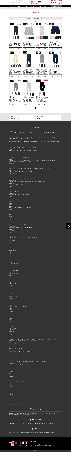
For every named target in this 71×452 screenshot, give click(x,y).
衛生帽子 (49, 168)
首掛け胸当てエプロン (34, 141)
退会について (20, 433)
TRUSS (36, 181)
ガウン (10, 285)
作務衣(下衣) (21, 150)
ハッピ (10, 373)
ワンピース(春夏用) (12, 234)
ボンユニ (19, 181)
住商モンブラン (11, 181)
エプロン (11, 140)
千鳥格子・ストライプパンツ (13, 161)
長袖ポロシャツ (17, 343)
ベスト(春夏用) (11, 230)
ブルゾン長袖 (17, 184)
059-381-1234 (35, 444)
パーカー (11, 350)
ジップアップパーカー (20, 351)
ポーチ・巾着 (36, 364)
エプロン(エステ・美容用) (13, 283)
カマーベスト (30, 157)
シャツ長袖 (20, 146)
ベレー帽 (17, 168)
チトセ (16, 181)
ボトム (10, 159)
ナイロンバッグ (31, 364)
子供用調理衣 (11, 176)
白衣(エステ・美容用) (12, 276)
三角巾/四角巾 (15, 171)
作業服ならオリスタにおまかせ (14, 414)
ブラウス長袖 (38, 146)
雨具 (10, 214)
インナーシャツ (43, 237)
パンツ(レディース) (36, 160)
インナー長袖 (17, 191)
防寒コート (16, 207)
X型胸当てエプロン (27, 141)
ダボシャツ (22, 138)
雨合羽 (10, 213)
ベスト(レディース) (18, 157)
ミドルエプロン (47, 141)
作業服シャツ (11, 186)
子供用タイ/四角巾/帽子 (25, 178)
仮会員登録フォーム (49, 432)
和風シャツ (30, 150)
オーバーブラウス (12, 239)
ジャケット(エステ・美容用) (13, 273)
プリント (49, 6)
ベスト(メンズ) (11, 157)
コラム (28, 414)
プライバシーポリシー (23, 432)
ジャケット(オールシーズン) (27, 227)
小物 (10, 170)
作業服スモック (12, 199)
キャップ (45, 168)
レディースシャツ (34, 147)
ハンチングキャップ (31, 168)
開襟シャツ (19, 147)
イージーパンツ (54, 160)
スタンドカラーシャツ (51, 146)
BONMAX (23, 181)
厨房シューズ (11, 173)
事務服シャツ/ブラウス (13, 236)
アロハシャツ (24, 147)
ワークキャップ (31, 361)
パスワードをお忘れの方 (13, 433)
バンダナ (45, 361)
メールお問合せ (11, 423)
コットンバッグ (18, 364)
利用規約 (18, 432)
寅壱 (25, 224)
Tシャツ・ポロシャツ (39, 6)
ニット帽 (36, 361)
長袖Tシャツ (33, 339)
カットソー (38, 237)
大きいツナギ (20, 194)
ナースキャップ (12, 331)
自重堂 (10, 224)
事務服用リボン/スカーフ (13, 253)
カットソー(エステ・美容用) (13, 263)
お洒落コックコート (55, 132)
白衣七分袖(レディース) (39, 137)
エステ (27, 6)
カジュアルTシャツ (52, 339)
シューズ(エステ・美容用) (13, 296)
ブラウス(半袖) (21, 237)
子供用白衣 (32, 178)
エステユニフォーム (26, 413)
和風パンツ (24, 160)
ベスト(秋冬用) (17, 230)
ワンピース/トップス (13, 389)
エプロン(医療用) (12, 326)
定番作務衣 (11, 150)
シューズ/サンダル (12, 328)
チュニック (11, 265)
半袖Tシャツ (23, 339)
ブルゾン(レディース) (23, 184)
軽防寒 (20, 207)
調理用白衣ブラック (28, 138)
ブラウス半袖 (25, 146)
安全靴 (10, 209)
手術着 (10, 318)
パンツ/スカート (12, 356)
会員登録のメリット (42, 432)
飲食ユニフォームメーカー (14, 180)
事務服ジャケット (12, 226)
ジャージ (11, 383)
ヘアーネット (27, 171)
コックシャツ (34, 132)
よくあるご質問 (35, 432)
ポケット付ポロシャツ (39, 343)
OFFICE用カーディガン (12, 250)
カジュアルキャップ (12, 361)
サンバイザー (41, 361)
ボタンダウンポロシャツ (31, 343)
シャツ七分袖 (16, 146)
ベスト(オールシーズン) (24, 230)
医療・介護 (32, 6)
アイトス (32, 224)
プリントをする (52, 413)
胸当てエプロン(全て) (12, 141)
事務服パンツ (11, 247)
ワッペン (22, 171)
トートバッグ (11, 363)
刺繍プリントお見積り (55, 6)
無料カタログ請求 (45, 423)
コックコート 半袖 (12, 132)
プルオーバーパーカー (12, 351)
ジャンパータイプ (12, 381)
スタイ (18, 394)
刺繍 (45, 6)
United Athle (31, 181)
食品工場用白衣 (54, 137)
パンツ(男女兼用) (42, 160)
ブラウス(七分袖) (27, 237)
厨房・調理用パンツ (12, 160)
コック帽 (10, 168)
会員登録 (55, 3)
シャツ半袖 (11, 146)
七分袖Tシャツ (28, 339)
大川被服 (22, 224)
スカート (11, 242)
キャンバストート (12, 364)
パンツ (10, 278)
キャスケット (22, 168)
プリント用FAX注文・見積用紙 (36, 423)
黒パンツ (17, 358)
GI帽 (25, 168)
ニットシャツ (29, 147)
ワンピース (11, 315)
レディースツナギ (26, 194)
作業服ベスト (11, 196)
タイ (19, 171)
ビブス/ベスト (11, 376)
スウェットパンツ (22, 358)
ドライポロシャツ (23, 343)
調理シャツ (17, 138)
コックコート (11, 131)
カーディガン (11, 249)
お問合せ (59, 3)
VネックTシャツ (45, 339)
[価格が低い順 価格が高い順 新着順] (40, 18)
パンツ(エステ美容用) (12, 280)
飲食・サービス (13, 6)
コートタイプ (18, 381)
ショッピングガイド (12, 432)
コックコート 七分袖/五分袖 (20, 132)
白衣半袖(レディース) (32, 137)
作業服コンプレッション (13, 190)
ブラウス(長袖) (33, 237)
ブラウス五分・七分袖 (31, 146)
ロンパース (11, 394)
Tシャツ (15, 394)
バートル (18, 224)
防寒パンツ (23, 207)
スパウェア (11, 288)
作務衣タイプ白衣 (12, 138)
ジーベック (14, 224)
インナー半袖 (11, 191)
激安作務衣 (26, 150)
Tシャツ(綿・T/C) (12, 339)
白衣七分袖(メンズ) (18, 137)
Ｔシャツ (11, 338)
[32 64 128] (31, 18)
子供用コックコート (12, 178)
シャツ (10, 308)
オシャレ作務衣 (16, 150)
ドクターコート (12, 305)
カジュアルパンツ (19, 160)
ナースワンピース (12, 316)
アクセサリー (11, 255)
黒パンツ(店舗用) (48, 160)
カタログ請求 (68, 227)
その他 (31, 171)
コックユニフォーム (15, 117)
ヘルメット (11, 216)
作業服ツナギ (11, 193)
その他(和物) (35, 150)
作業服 (18, 6)
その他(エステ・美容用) (13, 299)
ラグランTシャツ (18, 340)
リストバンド (11, 370)
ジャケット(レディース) (19, 303)
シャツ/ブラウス (12, 144)
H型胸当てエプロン (20, 141)
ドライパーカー (27, 351)
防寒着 (10, 206)
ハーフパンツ (34, 358)
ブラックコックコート (47, 132)
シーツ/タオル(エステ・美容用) (14, 293)
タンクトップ (11, 386)
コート (10, 259)
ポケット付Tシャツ (39, 339)
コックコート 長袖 (28, 132)
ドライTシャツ (18, 339)
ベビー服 (11, 393)
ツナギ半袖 (11, 194)
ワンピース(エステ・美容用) (13, 270)
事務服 (23, 6)
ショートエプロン (41, 141)
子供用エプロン (19, 178)
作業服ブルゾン (12, 183)
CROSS (41, 117)
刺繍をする (47, 413)
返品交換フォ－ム (51, 423)
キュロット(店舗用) (28, 161)
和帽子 (14, 168)
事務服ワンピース (12, 232)
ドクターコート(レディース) (22, 306)
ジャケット (11, 152)
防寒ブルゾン (11, 207)
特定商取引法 (30, 432)
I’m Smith (43, 181)
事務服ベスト (11, 229)
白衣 (10, 275)
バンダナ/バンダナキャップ (39, 168)
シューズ (11, 295)
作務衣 (10, 149)
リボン (10, 252)
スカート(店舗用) (21, 161)
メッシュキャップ (19, 361)
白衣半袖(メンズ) (12, 137)
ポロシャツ (11, 342)
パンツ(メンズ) (29, 160)
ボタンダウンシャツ (44, 146)
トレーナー (11, 353)
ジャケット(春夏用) (12, 227)
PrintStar (27, 181)
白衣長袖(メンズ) (25, 137)
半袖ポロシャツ (11, 343)
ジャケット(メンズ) (12, 303)
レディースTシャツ (33, 340)
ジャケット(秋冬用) (19, 227)
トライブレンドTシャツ (25, 340)
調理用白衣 (11, 135)
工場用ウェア (11, 163)
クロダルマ (28, 224)
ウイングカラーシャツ (12, 147)
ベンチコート (23, 381)
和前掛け (57, 141)
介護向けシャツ (11, 309)
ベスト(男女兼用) (24, 157)
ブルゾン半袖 (11, 184)
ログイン (51, 3)
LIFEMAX (39, 181)
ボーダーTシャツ (11, 340)
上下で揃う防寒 (28, 207)
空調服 (10, 203)
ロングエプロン (53, 141)
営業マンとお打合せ (23, 414)
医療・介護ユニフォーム (33, 413)
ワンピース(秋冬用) (19, 234)
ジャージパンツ (28, 358)
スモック (10, 201)
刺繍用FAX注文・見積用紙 (27, 423)
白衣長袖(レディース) (47, 137)
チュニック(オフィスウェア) (13, 237)
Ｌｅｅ (10, 399)
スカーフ (10, 171)
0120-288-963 (51, 2)
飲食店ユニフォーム (12, 413)
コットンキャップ (25, 361)
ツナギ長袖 (15, 194)
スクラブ (11, 311)
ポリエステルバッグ (25, 364)
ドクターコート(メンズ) (13, 306)
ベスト (27, 381)
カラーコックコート (40, 132)
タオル (10, 366)
